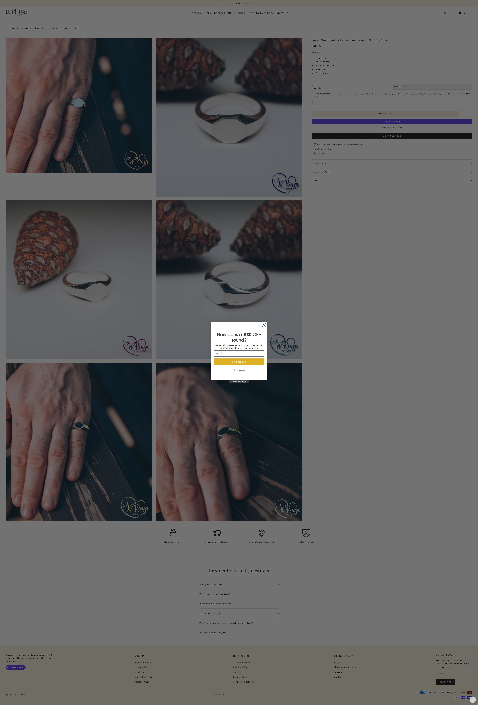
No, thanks (239, 370)
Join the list (239, 361)
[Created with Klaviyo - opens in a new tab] (239, 381)
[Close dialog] (264, 325)
